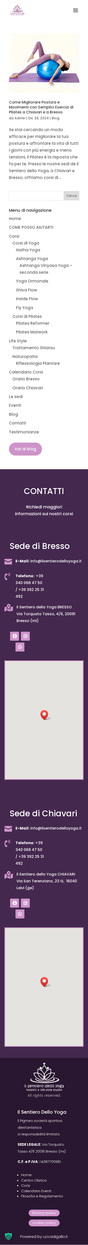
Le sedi (16, 396)
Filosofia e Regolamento (42, 1196)
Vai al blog (25, 449)
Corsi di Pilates (27, 316)
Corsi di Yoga (25, 243)
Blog (55, 118)
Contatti (17, 423)
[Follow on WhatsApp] (19, 647)
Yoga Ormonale (32, 281)
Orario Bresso (26, 379)
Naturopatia (25, 356)
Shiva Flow (26, 290)
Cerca (71, 195)
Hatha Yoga (28, 250)
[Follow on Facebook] (14, 636)
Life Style (18, 341)
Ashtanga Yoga (32, 258)
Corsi (14, 236)
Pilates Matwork (32, 332)
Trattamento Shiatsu (33, 348)
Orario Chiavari (27, 388)
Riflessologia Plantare (38, 363)
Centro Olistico (34, 1180)
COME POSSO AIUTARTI (31, 227)
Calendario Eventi (36, 1190)
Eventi (15, 405)
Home (15, 218)
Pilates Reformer (32, 323)
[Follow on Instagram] (25, 636)
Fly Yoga (24, 308)
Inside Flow (27, 299)
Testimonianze (24, 432)
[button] (45, 715)
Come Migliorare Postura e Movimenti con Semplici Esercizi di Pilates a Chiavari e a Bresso (41, 107)
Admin (20, 118)
